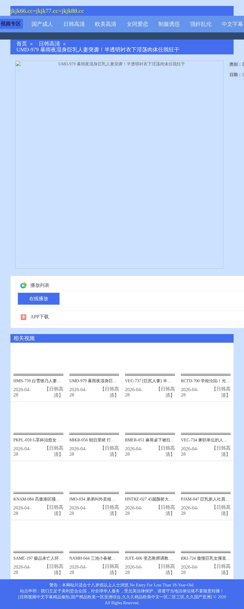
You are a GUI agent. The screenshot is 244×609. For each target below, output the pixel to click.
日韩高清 (74, 24)
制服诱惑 (169, 24)
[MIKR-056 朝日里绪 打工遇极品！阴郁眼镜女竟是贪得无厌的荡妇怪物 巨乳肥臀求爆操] (94, 420)
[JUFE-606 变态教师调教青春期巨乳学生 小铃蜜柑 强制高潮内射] (150, 538)
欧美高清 (105, 24)
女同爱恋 (137, 24)
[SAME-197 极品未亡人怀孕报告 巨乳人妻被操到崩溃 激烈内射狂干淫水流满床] (38, 538)
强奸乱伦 (201, 24)
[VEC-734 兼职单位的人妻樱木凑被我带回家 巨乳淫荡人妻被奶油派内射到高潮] (206, 420)
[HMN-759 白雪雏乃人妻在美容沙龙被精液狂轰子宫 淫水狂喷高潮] (38, 361)
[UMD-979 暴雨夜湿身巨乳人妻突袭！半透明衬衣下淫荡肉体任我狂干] (94, 361)
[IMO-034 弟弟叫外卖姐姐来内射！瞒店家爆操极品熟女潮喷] (94, 479)
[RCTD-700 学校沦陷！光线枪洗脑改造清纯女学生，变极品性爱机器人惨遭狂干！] (206, 361)
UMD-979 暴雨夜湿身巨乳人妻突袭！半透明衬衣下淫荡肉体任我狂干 (97, 50)
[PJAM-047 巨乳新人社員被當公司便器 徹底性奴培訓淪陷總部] (206, 479)
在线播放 (38, 298)
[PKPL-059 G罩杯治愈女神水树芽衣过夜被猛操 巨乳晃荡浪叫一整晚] (38, 420)
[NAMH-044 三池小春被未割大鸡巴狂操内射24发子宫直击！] (94, 538)
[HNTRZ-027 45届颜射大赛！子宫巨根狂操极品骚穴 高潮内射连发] (150, 479)
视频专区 (11, 23)
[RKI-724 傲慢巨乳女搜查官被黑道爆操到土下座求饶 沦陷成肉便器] (206, 538)
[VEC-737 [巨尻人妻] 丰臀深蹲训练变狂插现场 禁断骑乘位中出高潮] (150, 361)
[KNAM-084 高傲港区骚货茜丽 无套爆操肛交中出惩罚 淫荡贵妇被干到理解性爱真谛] (38, 479)
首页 (21, 44)
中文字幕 (232, 24)
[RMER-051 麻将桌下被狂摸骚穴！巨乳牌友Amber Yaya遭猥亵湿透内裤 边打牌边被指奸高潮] (150, 420)
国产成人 (42, 24)
